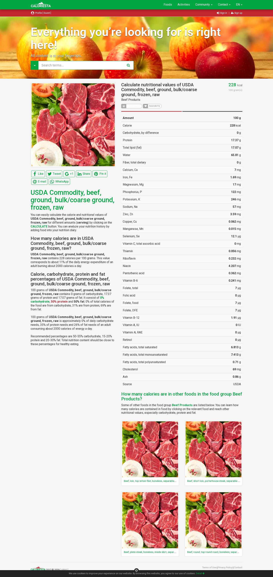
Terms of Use (209, 567)
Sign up (238, 13)
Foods (168, 4)
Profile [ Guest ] (43, 13)
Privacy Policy (225, 567)
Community (203, 4)
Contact (223, 4)
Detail (199, 573)
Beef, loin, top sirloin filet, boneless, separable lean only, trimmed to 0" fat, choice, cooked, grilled (177, 480)
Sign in (224, 13)
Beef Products (130, 99)
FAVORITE (154, 106)
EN (238, 4)
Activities (184, 4)
